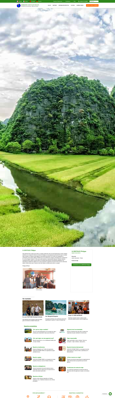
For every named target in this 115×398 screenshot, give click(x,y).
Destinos (55, 5)
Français (20, 1)
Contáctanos (67, 1)
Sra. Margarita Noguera (51, 316)
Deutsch (39, 1)
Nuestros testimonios (57, 1)
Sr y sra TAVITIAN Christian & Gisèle (32, 317)
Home (23, 245)
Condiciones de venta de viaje (75, 367)
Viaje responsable (72, 338)
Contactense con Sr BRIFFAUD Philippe (81, 264)
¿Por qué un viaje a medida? (40, 329)
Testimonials (28, 245)
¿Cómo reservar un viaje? (74, 357)
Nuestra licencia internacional (75, 347)
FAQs (75, 1)
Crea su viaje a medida (92, 5)
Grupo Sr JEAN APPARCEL (75, 315)
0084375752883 (84, 1)
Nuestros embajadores (39, 366)
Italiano (26, 1)
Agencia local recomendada (74, 329)
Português (33, 1)
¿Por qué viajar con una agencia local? (43, 338)
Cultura (73, 5)
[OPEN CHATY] (110, 393)
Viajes (49, 5)
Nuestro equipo (37, 357)
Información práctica (64, 5)
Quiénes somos (80, 5)
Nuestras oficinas (38, 376)
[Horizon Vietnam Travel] (28, 5)
